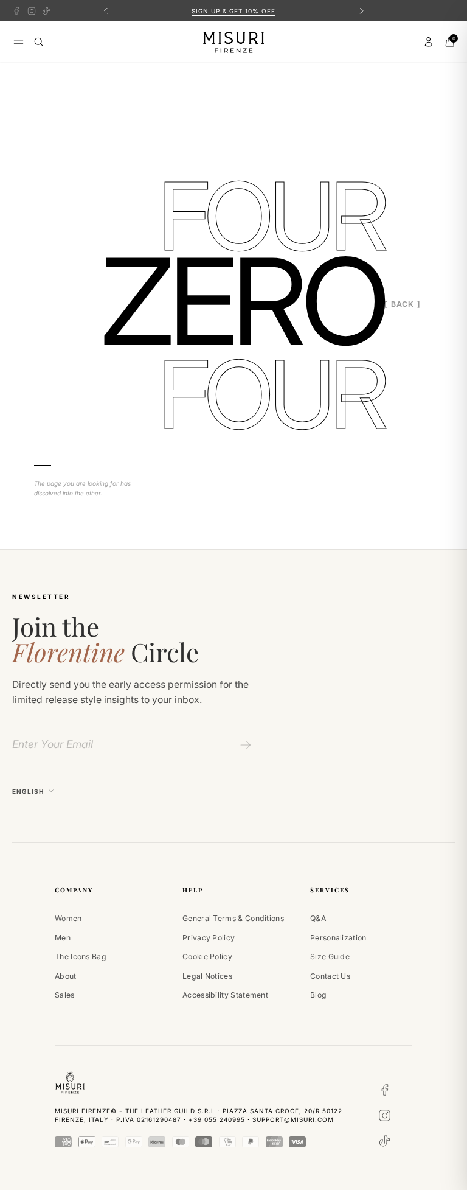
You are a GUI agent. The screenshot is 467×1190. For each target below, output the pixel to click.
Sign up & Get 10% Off (233, 11)
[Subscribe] (243, 745)
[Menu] (18, 41)
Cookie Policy (207, 956)
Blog (318, 994)
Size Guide (330, 956)
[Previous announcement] (105, 10)
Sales (65, 994)
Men (63, 937)
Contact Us (330, 976)
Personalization (338, 937)
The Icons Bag (80, 956)
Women (68, 918)
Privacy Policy (208, 937)
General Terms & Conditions (233, 918)
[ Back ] (402, 304)
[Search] (39, 42)
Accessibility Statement (225, 994)
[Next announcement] (361, 10)
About (66, 976)
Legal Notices (207, 976)
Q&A (318, 918)
